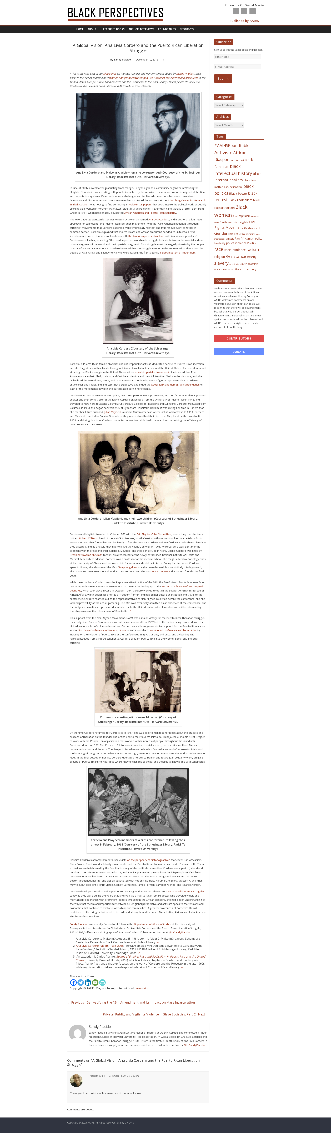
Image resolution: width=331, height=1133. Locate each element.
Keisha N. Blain (185, 73)
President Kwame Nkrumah (86, 555)
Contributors (239, 338)
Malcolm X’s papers (140, 204)
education (252, 227)
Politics (251, 243)
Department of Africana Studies (152, 924)
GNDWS (129, 1122)
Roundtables (167, 29)
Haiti (230, 233)
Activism (223, 152)
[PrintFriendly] (102, 982)
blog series (109, 73)
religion (219, 257)
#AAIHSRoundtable (231, 145)
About (92, 29)
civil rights (241, 222)
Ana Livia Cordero (158, 219)
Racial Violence (235, 250)
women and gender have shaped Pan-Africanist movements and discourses (153, 77)
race (218, 249)
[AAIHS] (120, 5)
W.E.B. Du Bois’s (161, 571)
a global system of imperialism (177, 252)
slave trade (234, 264)
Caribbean (226, 222)
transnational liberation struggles (185, 891)
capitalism (244, 216)
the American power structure (146, 236)
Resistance (236, 256)
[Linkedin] (88, 982)
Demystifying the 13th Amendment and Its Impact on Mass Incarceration (131, 1002)
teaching (253, 263)
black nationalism (233, 187)
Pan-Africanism (244, 238)
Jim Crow (239, 234)
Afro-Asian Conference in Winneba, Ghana (102, 630)
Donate (239, 351)
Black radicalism (240, 200)
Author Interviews (141, 29)
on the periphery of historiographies (148, 860)
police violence (236, 243)
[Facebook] (73, 982)
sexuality (251, 257)
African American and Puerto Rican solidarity (150, 212)
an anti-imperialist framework (152, 372)
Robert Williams (88, 538)
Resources (187, 29)
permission (142, 988)
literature (250, 233)
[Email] (95, 982)
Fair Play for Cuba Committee (154, 534)
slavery (221, 263)
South (243, 263)
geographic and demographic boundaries (175, 384)
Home (80, 29)
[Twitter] (80, 982)
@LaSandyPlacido (179, 932)
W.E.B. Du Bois (222, 269)
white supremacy (243, 269)
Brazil (235, 216)
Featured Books (113, 29)
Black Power (238, 193)
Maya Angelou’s (128, 567)
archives (235, 160)
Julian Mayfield (112, 412)
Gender (221, 233)
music (230, 238)
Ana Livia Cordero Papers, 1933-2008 (99, 946)
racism (252, 249)
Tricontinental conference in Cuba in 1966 (171, 630)
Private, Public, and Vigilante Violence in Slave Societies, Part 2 (156, 1014)
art (242, 160)
